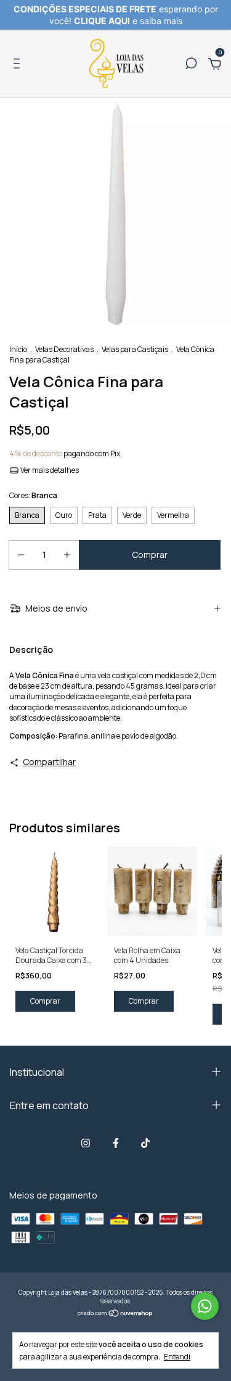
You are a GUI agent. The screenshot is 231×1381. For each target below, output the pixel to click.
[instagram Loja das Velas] (86, 1143)
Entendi (177, 1356)
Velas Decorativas (64, 349)
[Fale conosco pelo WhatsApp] (205, 1306)
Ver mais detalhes (49, 470)
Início (18, 349)
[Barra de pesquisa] (191, 65)
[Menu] (18, 65)
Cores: (33, 495)
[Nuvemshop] (115, 1314)
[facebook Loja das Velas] (116, 1143)
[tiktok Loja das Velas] (145, 1143)
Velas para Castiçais (135, 349)
